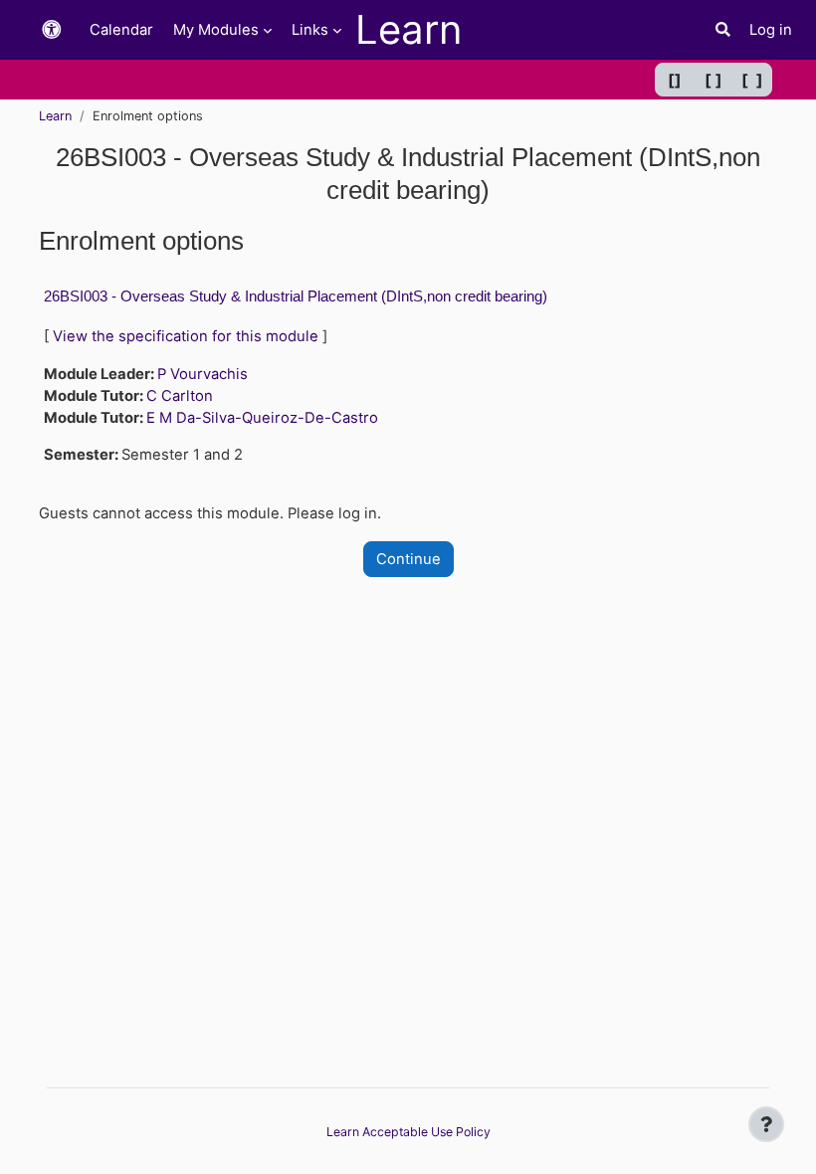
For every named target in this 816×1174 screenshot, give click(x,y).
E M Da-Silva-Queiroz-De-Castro (262, 418)
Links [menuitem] (310, 30)
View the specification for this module (185, 336)
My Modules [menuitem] (216, 30)
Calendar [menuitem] (121, 30)
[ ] (713, 80)
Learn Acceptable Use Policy (408, 1131)
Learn (55, 115)
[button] (52, 30)
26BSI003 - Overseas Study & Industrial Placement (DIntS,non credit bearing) (295, 296)
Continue (408, 559)
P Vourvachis (202, 374)
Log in (770, 30)
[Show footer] (766, 1124)
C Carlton (179, 396)
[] (675, 80)
